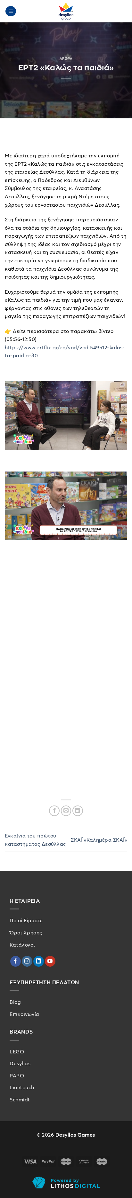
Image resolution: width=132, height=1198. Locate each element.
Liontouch (22, 1087)
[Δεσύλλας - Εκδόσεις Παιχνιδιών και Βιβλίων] (66, 11)
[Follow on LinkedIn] (38, 961)
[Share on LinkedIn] (77, 810)
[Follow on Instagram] (27, 961)
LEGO (17, 1051)
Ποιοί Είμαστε (26, 920)
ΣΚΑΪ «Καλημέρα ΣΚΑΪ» (99, 840)
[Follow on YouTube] (50, 961)
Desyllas (20, 1063)
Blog (15, 1002)
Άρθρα (66, 58)
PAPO (17, 1075)
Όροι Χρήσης (26, 932)
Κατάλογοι (22, 944)
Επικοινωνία (24, 1014)
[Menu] (10, 11)
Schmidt (20, 1099)
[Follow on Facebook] (15, 961)
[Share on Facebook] (54, 810)
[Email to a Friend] (66, 810)
